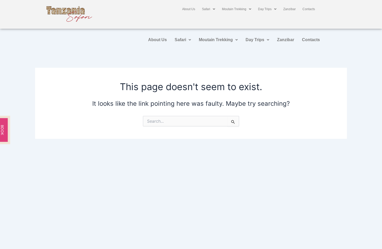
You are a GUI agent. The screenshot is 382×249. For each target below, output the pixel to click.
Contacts (308, 9)
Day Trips (265, 9)
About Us (188, 9)
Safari (206, 9)
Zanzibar (289, 9)
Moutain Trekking (234, 9)
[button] (208, 9)
